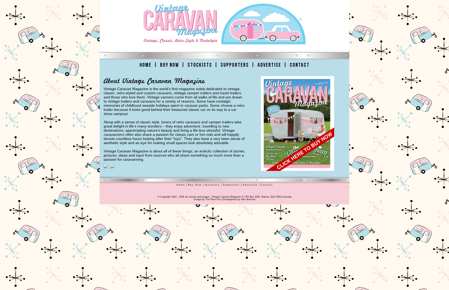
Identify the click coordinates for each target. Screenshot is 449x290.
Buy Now (169, 65)
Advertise (269, 65)
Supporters (235, 65)
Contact (299, 65)
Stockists (200, 65)
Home (145, 65)
